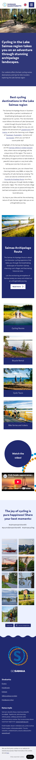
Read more (17, 286)
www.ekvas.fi (6, 733)
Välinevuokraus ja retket (9, 696)
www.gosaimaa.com (22, 722)
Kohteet (4, 692)
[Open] (9, 546)
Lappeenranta (26, 129)
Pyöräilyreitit (6, 688)
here (7, 753)
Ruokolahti (18, 135)
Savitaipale (10, 138)
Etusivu (4, 684)
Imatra (4, 132)
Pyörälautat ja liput (8, 700)
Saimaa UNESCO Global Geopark (20, 148)
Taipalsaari (9, 135)
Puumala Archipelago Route (14, 179)
